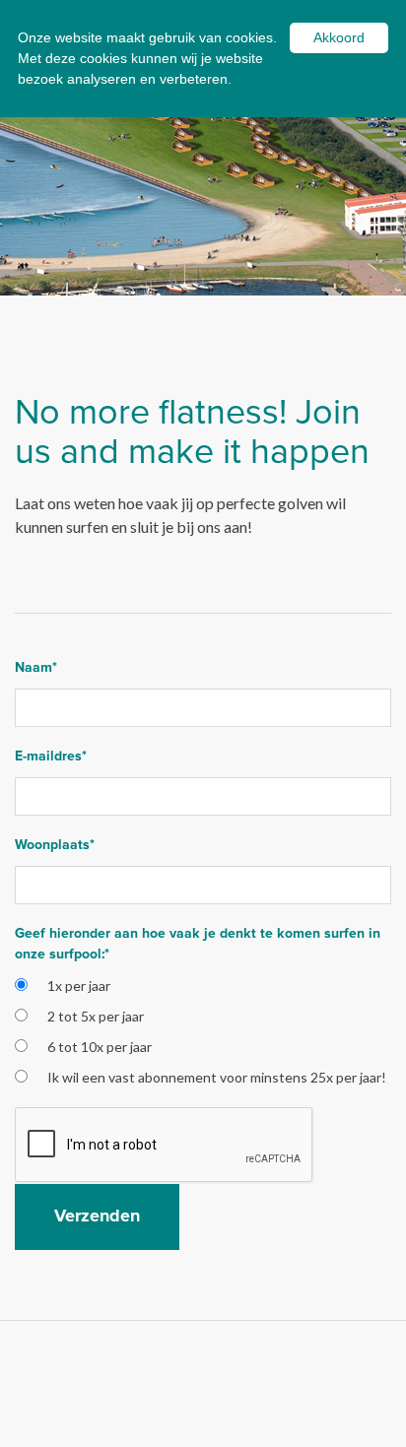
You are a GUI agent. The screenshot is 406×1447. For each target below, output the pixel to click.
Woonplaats (55, 845)
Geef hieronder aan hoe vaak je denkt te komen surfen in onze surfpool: (197, 944)
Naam (36, 668)
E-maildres (51, 756)
